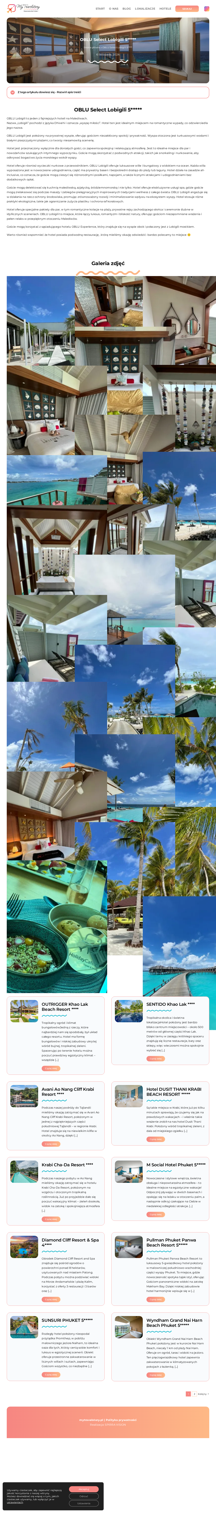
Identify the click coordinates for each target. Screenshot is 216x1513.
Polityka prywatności (121, 1420)
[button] (108, 92)
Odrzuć (83, 1496)
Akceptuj (84, 1489)
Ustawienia (83, 1503)
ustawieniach (15, 1502)
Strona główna (92, 47)
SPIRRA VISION (115, 1424)
